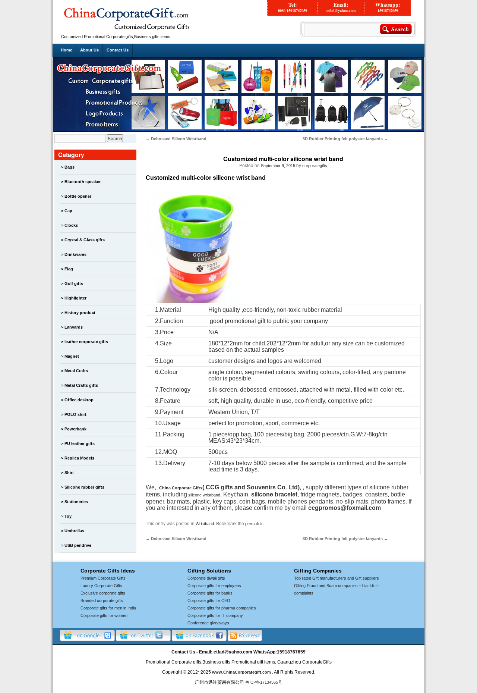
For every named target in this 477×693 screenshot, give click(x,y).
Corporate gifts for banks (210, 593)
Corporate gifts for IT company (215, 615)
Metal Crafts (76, 371)
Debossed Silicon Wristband (176, 139)
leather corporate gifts (86, 341)
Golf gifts (73, 283)
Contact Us (118, 50)
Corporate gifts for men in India (108, 608)
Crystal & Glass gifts (84, 240)
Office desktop (79, 400)
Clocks (71, 225)
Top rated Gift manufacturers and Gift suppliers (336, 578)
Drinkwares (75, 254)
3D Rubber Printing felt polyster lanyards (345, 139)
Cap (68, 210)
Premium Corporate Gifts (103, 578)
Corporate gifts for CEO (208, 600)
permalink (254, 523)
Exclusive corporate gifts (102, 593)
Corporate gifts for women (103, 615)
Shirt (69, 472)
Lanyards (73, 327)
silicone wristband (203, 495)
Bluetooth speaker (82, 181)
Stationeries (76, 501)
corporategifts (314, 165)
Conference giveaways (208, 623)
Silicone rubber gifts (84, 487)
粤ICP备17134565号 (263, 682)
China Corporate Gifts (180, 488)
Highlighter (75, 298)
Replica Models (79, 458)
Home (66, 50)
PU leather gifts (79, 443)
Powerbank (75, 429)
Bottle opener (77, 196)
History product (79, 312)
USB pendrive (77, 545)
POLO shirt (75, 414)
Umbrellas (74, 531)
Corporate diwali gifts (206, 578)
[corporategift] (126, 30)
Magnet (71, 356)
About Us (89, 50)
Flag (68, 269)
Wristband (205, 523)
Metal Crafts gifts (81, 385)
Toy (68, 516)
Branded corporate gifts (101, 600)
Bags (69, 167)
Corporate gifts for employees (214, 585)
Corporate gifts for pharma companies (221, 608)
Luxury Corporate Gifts (101, 585)
